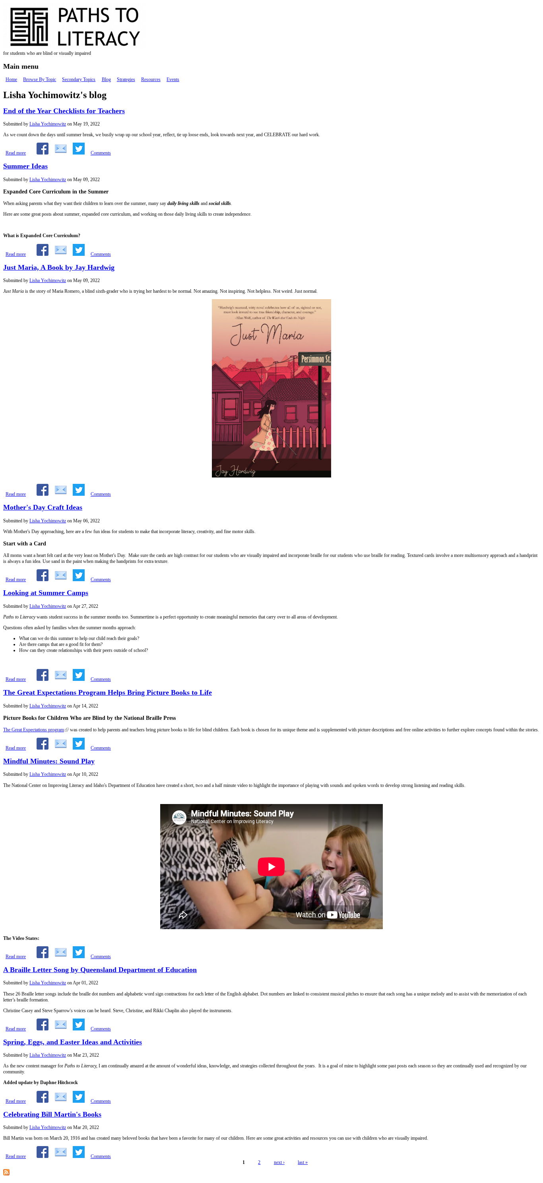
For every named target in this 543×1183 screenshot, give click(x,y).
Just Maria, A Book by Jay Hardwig (58, 267)
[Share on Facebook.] (42, 153)
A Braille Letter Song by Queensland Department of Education (100, 970)
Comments (101, 153)
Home (11, 79)
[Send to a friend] (61, 153)
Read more (16, 153)
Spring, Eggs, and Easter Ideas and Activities (72, 1042)
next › (279, 1162)
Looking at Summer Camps (45, 593)
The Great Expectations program (33, 730)
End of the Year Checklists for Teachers (64, 111)
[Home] (90, 47)
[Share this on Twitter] (79, 153)
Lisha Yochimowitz (47, 124)
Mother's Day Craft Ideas (42, 507)
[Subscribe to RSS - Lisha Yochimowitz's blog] (6, 1174)
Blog (106, 79)
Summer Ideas (25, 166)
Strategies (126, 79)
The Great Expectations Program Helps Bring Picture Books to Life (107, 692)
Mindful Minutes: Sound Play (49, 761)
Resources (151, 79)
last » (303, 1162)
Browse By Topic (39, 79)
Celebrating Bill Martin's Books (52, 1114)
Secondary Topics (78, 79)
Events (173, 79)
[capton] (271, 476)
